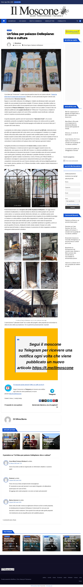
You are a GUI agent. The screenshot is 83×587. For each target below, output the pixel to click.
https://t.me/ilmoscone (52, 368)
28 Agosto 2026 (30, 543)
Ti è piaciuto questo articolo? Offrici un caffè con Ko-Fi (28, 384)
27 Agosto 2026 (70, 543)
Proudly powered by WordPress (8, 579)
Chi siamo (22, 21)
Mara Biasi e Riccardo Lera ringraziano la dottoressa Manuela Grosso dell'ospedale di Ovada (72, 125)
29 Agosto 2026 (10, 543)
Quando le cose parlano (14, 405)
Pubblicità (62, 21)
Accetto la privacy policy (73, 204)
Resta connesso (36, 21)
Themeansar (28, 579)
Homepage (12, 21)
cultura (9, 30)
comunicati (7, 536)
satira (80, 577)
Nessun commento (9, 548)
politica (44, 577)
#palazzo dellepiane (37, 45)
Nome (66, 181)
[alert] (72, 161)
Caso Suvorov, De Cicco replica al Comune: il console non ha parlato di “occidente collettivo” (72, 230)
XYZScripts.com (49, 585)
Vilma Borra (18, 43)
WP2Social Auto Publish (35, 585)
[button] (77, 21)
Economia (59, 577)
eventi (46, 536)
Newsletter (49, 21)
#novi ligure (27, 45)
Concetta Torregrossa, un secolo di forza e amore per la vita (72, 241)
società (49, 577)
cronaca (76, 577)
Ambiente (70, 577)
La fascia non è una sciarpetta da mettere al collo (72, 264)
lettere (67, 536)
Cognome (67, 187)
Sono (66, 198)
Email (66, 193)
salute (65, 577)
